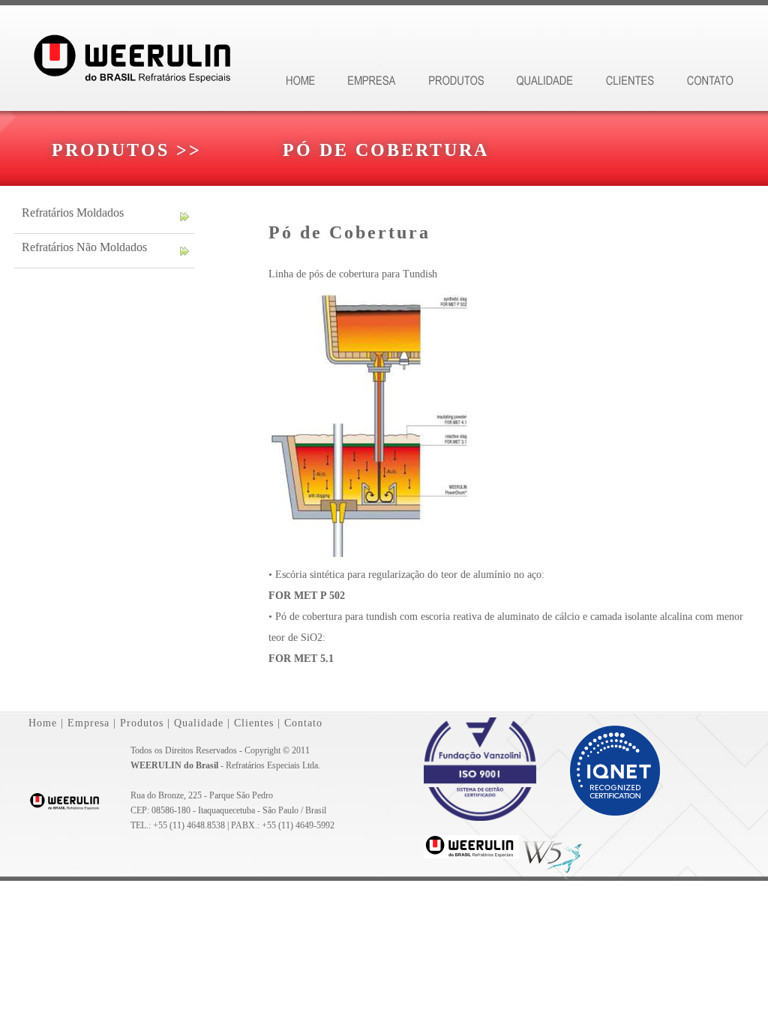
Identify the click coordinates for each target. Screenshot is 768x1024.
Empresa (89, 723)
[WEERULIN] (471, 859)
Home (42, 723)
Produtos (142, 723)
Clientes (254, 723)
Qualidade (199, 723)
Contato (303, 723)
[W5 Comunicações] (555, 859)
